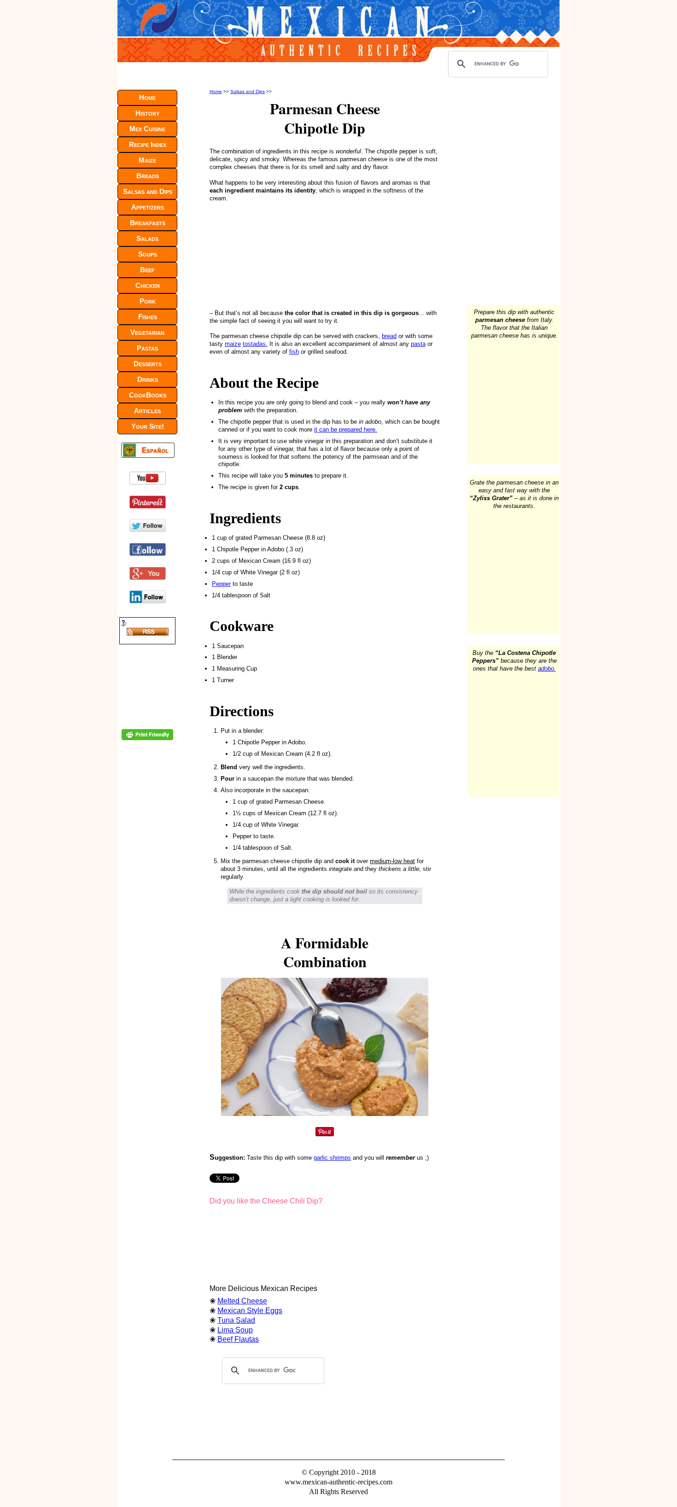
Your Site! (147, 426)
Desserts (148, 364)
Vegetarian (147, 332)
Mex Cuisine (147, 129)
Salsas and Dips (247, 91)
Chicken (147, 285)
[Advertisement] (271, 254)
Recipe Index (147, 144)
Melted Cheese (242, 1301)
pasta (418, 343)
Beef (147, 270)
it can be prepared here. (345, 429)
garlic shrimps (332, 1157)
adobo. (547, 668)
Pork (148, 301)
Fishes (147, 317)
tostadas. (255, 343)
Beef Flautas (238, 1339)
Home (216, 91)
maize (233, 343)
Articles (147, 411)
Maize (147, 160)
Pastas (147, 348)
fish (294, 351)
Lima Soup (235, 1330)
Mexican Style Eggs (249, 1310)
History (147, 113)
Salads (147, 238)
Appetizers (147, 207)
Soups (147, 254)
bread (389, 336)
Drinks (147, 379)
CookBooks (147, 395)
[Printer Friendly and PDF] (147, 738)
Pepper (221, 583)
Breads (147, 176)
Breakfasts (147, 223)
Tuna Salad (236, 1320)
